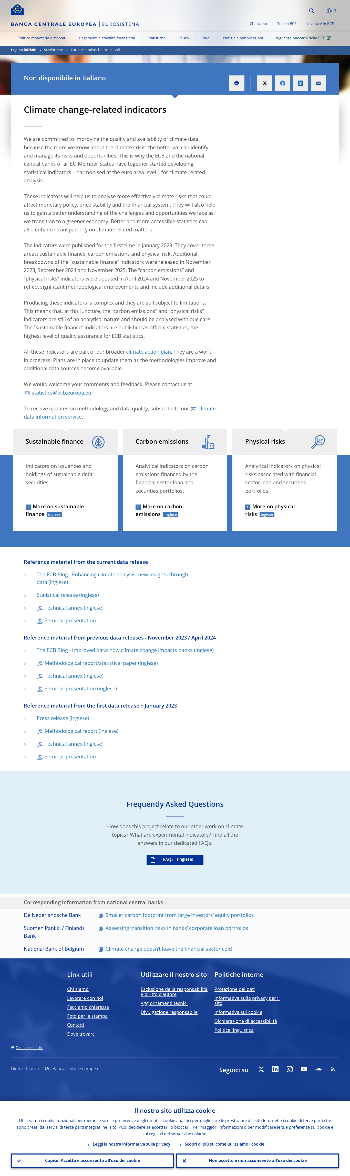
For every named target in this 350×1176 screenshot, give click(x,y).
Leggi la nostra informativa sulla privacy (131, 1145)
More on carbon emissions (159, 511)
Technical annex (64, 608)
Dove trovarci (81, 1034)
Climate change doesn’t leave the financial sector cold (169, 949)
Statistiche (157, 38)
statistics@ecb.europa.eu (61, 393)
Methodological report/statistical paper (91, 663)
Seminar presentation (70, 621)
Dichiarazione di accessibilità (245, 1021)
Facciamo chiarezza (88, 1007)
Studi (206, 38)
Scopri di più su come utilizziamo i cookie (224, 1145)
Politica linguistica (234, 1030)
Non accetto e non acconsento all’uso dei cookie (258, 1161)
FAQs (168, 860)
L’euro (183, 38)
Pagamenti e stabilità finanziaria (107, 38)
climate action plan (148, 352)
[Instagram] (290, 1069)
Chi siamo (258, 24)
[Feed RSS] (333, 1069)
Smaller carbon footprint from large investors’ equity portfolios (180, 915)
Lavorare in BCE (320, 24)
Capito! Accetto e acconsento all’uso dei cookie (92, 1161)
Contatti (75, 1025)
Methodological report (71, 731)
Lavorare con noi (85, 998)
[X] (261, 1069)
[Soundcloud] (318, 1069)
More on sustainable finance (55, 511)
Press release (52, 718)
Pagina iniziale (23, 50)
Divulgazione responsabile (169, 1012)
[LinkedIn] (275, 1069)
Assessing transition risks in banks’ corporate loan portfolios (177, 928)
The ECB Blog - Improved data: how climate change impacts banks (115, 650)
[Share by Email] (318, 83)
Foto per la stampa (87, 1016)
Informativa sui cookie (238, 1012)
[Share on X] (264, 83)
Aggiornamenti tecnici (164, 1003)
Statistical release (57, 595)
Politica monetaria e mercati (41, 38)
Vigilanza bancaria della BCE (300, 38)
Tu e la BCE (286, 24)
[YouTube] (304, 1069)
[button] (321, 11)
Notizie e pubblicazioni (243, 38)
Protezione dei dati (234, 989)
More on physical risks (270, 511)
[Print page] (236, 83)
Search (311, 10)
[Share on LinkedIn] (300, 83)
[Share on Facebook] (282, 83)
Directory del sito (29, 1048)
